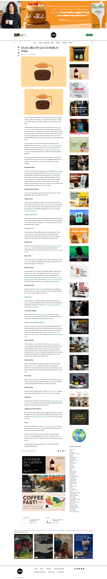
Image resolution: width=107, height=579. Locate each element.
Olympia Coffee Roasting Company (34, 322)
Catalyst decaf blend (33, 379)
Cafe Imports (72, 458)
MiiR (70, 484)
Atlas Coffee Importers (74, 453)
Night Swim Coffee (74, 490)
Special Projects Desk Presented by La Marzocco (23, 35)
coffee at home (49, 149)
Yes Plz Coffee (73, 510)
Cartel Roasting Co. (74, 460)
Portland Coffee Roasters (75, 499)
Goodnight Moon (50, 204)
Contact (42, 568)
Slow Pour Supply (73, 504)
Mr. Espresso (72, 488)
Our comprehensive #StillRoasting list (50, 145)
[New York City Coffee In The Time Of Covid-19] (32, 521)
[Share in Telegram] (18, 52)
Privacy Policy (51, 572)
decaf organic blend (32, 279)
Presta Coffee (72, 500)
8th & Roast (72, 449)
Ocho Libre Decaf (51, 391)
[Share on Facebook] (18, 47)
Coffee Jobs (48, 568)
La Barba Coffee (73, 479)
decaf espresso (45, 277)
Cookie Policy (61, 572)
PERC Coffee (72, 496)
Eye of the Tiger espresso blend (53, 279)
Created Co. (72, 465)
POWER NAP (45, 348)
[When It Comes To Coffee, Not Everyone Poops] (55, 521)
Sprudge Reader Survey (39, 572)
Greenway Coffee (38, 289)
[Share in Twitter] (18, 50)
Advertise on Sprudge (59, 568)
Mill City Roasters (73, 485)
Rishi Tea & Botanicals (74, 502)
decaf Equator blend (55, 277)
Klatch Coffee (72, 477)
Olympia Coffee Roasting (75, 492)
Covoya (71, 464)
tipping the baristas (54, 281)
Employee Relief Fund (30, 210)
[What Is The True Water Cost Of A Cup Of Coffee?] (23, 546)
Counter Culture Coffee (30, 214)
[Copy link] (18, 55)
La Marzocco (72, 480)
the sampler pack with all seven (39, 416)
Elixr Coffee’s (27, 261)
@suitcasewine (39, 444)
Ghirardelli (72, 473)
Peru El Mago (48, 305)
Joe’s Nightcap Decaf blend (43, 314)
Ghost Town (32, 365)
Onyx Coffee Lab (73, 494)
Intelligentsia (28, 297)
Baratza (71, 454)
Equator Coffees (73, 471)
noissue (71, 491)
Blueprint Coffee (73, 457)
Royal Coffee (72, 503)
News (22, 54)
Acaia (71, 450)
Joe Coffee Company (74, 476)
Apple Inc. (72, 452)
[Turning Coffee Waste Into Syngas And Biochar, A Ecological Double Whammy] (43, 546)
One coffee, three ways (49, 426)
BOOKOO (71, 456)
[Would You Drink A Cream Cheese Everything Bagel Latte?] (83, 546)
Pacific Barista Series (74, 495)
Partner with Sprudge (74, 511)
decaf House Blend (33, 307)
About (35, 568)
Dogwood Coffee (29, 228)
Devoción (72, 468)
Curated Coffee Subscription (53, 173)
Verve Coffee (72, 508)
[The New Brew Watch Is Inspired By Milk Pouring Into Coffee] (63, 546)
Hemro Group (73, 475)
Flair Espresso (73, 472)
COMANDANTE (73, 463)
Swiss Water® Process (74, 507)
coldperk (71, 461)
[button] (14, 43)
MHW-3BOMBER (73, 483)
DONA (71, 469)
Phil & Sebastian (73, 498)
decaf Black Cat (57, 305)
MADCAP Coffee (73, 481)
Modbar (71, 487)
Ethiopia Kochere (28, 277)
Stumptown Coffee (74, 506)
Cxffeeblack (72, 467)
